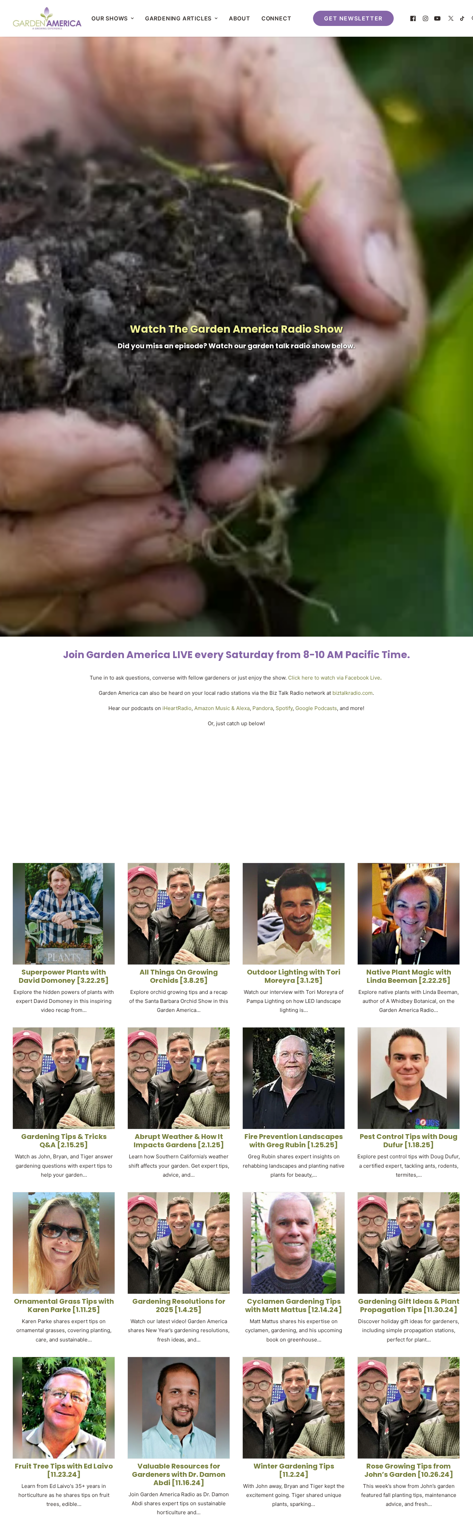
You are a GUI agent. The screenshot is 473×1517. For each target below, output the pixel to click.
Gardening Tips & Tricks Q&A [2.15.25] (64, 1141)
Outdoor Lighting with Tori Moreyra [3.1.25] (293, 976)
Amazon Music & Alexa (222, 708)
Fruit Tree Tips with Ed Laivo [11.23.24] (64, 1470)
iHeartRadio (176, 708)
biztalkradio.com (352, 693)
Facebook (357, 677)
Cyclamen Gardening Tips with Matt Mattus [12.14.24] (293, 1305)
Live (374, 677)
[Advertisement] (236, 789)
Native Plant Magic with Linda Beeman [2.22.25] (408, 976)
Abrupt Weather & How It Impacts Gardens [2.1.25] (179, 1141)
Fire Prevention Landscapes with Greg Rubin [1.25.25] (293, 1141)
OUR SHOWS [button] (109, 18)
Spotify (284, 708)
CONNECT (276, 18)
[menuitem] (113, 18)
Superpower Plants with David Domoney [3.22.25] (64, 976)
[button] (414, 18)
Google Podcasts (316, 708)
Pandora (262, 708)
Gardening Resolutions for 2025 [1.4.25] (178, 1305)
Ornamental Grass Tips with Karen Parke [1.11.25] (64, 1305)
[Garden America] (47, 18)
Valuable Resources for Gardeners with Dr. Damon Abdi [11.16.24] (178, 1474)
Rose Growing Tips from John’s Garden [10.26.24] (408, 1470)
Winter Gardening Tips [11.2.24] (293, 1470)
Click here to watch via (315, 677)
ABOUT (239, 18)
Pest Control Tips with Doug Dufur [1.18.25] (408, 1141)
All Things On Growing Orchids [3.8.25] (179, 976)
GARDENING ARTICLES (178, 18)
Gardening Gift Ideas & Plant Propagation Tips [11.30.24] (408, 1305)
